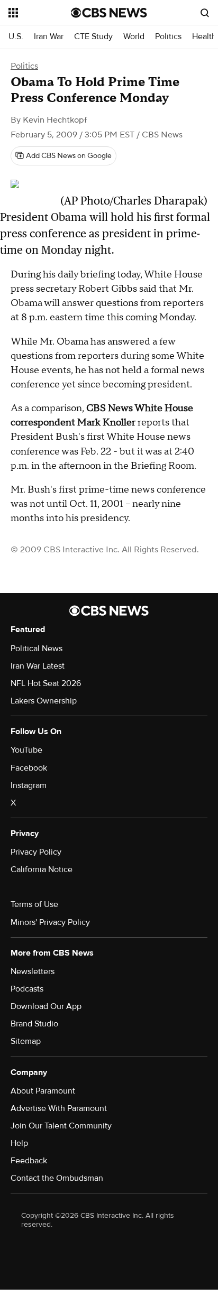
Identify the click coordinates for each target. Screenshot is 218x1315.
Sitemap (26, 1041)
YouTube (26, 750)
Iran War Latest (38, 666)
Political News (36, 648)
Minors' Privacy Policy (50, 922)
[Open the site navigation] (39, 12)
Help (19, 1143)
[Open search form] (205, 12)
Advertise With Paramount (59, 1108)
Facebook (29, 768)
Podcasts (27, 989)
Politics (168, 37)
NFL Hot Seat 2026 (46, 683)
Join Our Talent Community (61, 1126)
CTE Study (93, 37)
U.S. (15, 37)
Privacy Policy (36, 852)
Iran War (48, 37)
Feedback (29, 1160)
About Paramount (43, 1091)
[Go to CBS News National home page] (109, 12)
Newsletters (32, 971)
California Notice (41, 869)
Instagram (29, 785)
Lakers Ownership (44, 701)
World (133, 37)
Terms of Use (34, 904)
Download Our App (46, 1006)
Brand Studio (34, 1024)
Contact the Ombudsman (57, 1178)
